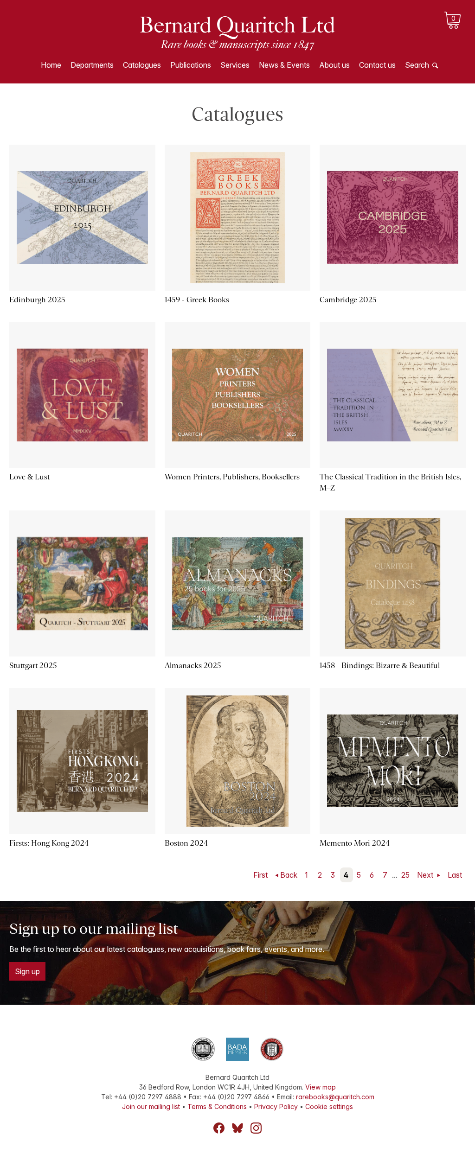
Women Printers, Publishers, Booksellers (232, 476)
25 (405, 875)
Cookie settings (329, 1106)
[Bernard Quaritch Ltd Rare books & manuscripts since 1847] (237, 32)
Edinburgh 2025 (37, 299)
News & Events (284, 65)
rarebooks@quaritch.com (335, 1097)
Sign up (27, 971)
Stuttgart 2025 (33, 665)
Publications (190, 65)
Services (235, 65)
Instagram (256, 1128)
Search (417, 65)
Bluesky (237, 1128)
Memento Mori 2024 (355, 843)
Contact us (377, 65)
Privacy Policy (276, 1106)
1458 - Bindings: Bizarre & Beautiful (380, 665)
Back (288, 875)
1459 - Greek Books (197, 299)
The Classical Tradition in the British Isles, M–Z (390, 482)
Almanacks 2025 (193, 665)
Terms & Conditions (217, 1106)
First (260, 875)
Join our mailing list (151, 1106)
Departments (92, 65)
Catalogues (142, 65)
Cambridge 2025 (348, 299)
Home (51, 65)
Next (426, 875)
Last (455, 875)
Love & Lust (29, 476)
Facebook (219, 1128)
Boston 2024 (186, 843)
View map (320, 1087)
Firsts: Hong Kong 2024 (49, 843)
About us (334, 65)
